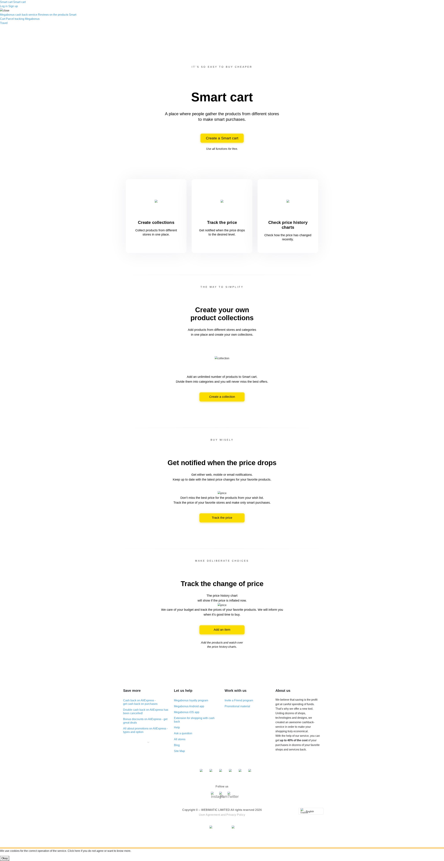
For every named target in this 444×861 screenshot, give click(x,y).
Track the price (222, 517)
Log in (4, 6)
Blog (177, 745)
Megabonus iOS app (186, 712)
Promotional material (237, 706)
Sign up (13, 6)
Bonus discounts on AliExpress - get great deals (145, 721)
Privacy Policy (235, 814)
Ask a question (183, 733)
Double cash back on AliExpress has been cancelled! (145, 711)
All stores (179, 739)
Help (177, 727)
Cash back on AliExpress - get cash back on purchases (140, 702)
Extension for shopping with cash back (194, 720)
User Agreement (209, 814)
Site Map (179, 751)
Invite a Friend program (239, 700)
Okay (4, 858)
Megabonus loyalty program (191, 700)
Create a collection (222, 396)
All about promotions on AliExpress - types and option (145, 730)
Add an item (222, 629)
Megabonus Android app (189, 706)
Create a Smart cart (222, 138)
